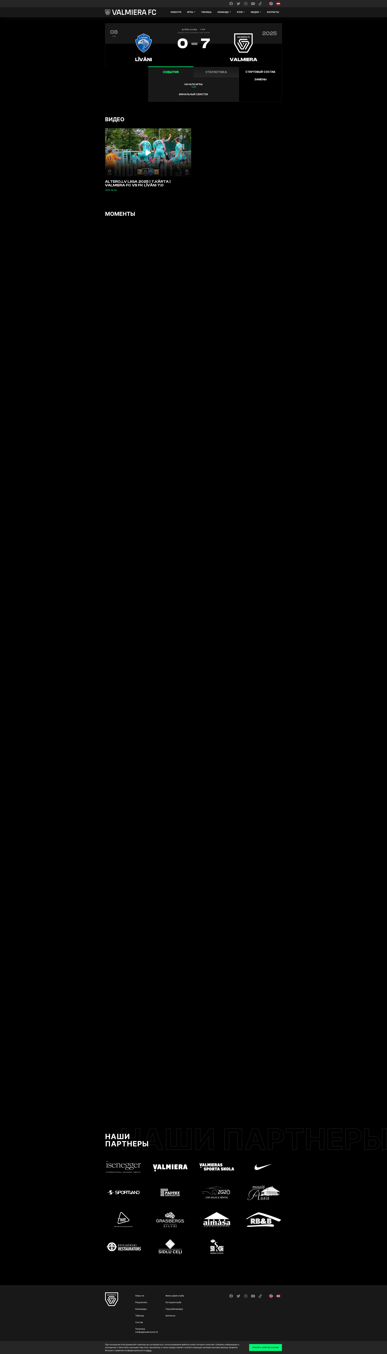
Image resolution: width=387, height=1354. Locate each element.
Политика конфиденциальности (146, 1330)
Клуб (240, 12)
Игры (190, 12)
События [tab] (171, 72)
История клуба (173, 1302)
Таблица (206, 12)
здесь (148, 1350)
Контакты (273, 12)
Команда (223, 12)
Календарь (141, 1309)
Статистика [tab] (216, 72)
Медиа (255, 12)
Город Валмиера (174, 1309)
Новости (176, 12)
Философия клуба (175, 1295)
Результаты (141, 1302)
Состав (139, 1322)
